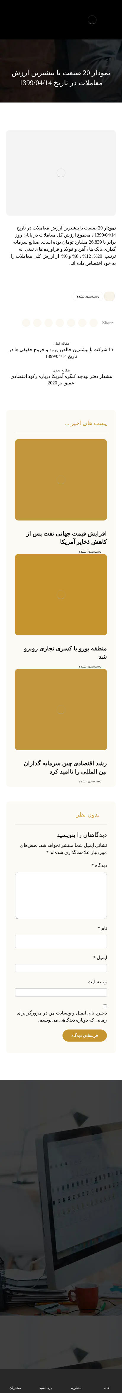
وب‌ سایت (97, 981)
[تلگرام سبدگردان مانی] (11, 13)
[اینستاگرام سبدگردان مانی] (21, 13)
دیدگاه (99, 865)
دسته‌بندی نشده (88, 296)
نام (102, 928)
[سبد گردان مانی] (92, 20)
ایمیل (100, 957)
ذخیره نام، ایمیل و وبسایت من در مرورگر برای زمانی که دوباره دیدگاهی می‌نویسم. (62, 1016)
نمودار (110, 227)
